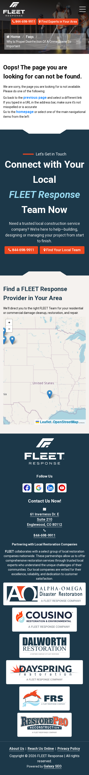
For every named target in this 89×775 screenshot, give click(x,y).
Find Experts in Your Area (59, 21)
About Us (16, 749)
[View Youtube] (62, 488)
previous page (35, 98)
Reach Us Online (41, 749)
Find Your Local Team (63, 250)
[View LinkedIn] (50, 488)
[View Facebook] (27, 488)
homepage (25, 112)
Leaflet (45, 421)
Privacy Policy (68, 749)
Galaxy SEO (53, 766)
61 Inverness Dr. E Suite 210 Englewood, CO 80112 (44, 519)
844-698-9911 (25, 21)
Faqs (30, 37)
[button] (12, 340)
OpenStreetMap (65, 421)
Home (15, 37)
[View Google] (38, 488)
